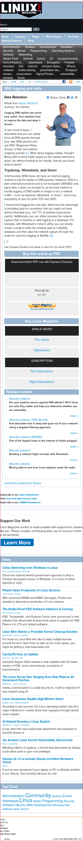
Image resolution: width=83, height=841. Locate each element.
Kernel (16, 635)
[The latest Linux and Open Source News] (70, 81)
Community (38, 795)
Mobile (37, 801)
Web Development (39, 805)
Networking (25, 54)
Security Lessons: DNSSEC (25, 437)
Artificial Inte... (7, 684)
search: (4, 24)
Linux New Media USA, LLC (70, 839)
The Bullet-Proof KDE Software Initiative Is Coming (37, 609)
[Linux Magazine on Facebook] (64, 81)
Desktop (5, 702)
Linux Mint (24, 635)
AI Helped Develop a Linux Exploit (26, 721)
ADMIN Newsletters (30, 502)
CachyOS (15, 658)
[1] (27, 153)
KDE (4, 612)
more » (74, 416)
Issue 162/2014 (28, 103)
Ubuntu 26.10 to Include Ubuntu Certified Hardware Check (37, 760)
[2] (51, 235)
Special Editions (11, 40)
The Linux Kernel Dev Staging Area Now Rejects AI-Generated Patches (38, 678)
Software (8, 54)
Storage (18, 594)
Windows (26, 571)
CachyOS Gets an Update (20, 654)
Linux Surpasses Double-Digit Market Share (33, 699)
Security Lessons (19, 398)
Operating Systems (63, 50)
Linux (4, 571)
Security (23, 684)
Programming (38, 50)
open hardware (8, 594)
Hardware (10, 800)
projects (17, 612)
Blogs (35, 36)
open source (21, 809)
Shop (31, 40)
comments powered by (22, 483)
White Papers (53, 36)
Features (20, 36)
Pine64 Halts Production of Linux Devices (31, 590)
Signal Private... (45, 74)
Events (67, 796)
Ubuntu (5, 766)
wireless (8, 78)
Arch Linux (6, 658)
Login (78, 81)
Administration (7, 635)
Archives (73, 36)
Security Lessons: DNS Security (28, 419)
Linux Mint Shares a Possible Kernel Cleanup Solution (40, 632)
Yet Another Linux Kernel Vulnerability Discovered (37, 740)
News (5, 36)
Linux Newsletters (29, 494)
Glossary (7, 839)
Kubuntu (10, 612)
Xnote (21, 78)
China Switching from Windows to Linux (30, 568)
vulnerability (67, 74)
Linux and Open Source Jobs (21, 498)
